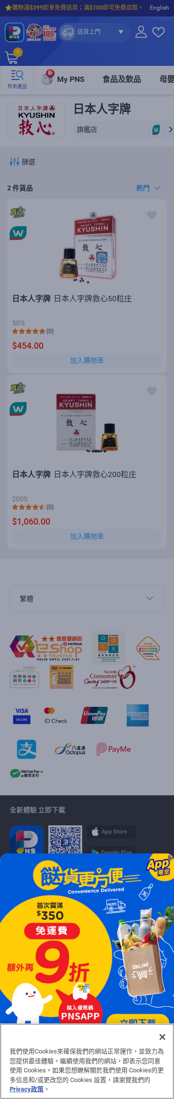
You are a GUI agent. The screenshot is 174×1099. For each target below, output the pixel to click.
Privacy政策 (27, 1089)
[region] (87, 1061)
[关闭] (162, 1037)
